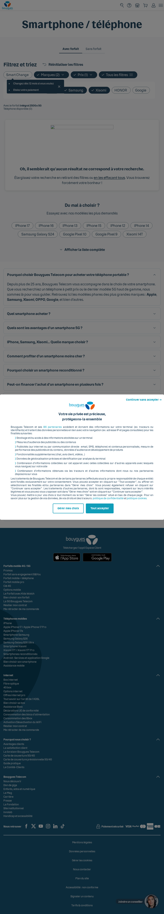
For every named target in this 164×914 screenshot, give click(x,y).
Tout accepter (100, 508)
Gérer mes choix (68, 508)
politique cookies (137, 498)
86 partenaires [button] (52, 427)
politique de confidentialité (108, 498)
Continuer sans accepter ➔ (144, 400)
